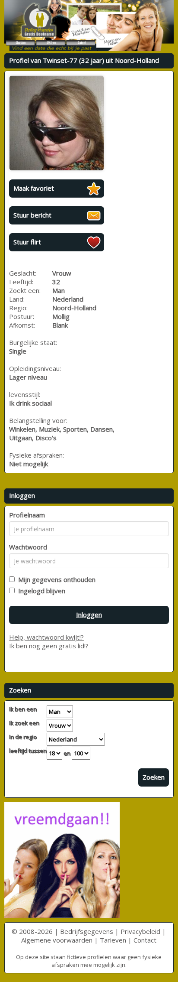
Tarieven (113, 940)
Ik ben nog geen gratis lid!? (49, 645)
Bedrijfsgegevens (86, 931)
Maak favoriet (33, 188)
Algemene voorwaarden (56, 940)
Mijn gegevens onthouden (55, 579)
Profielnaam (27, 515)
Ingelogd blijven (40, 590)
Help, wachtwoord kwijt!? (46, 637)
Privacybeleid (140, 931)
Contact (145, 940)
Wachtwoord (28, 547)
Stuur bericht (32, 215)
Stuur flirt (27, 241)
